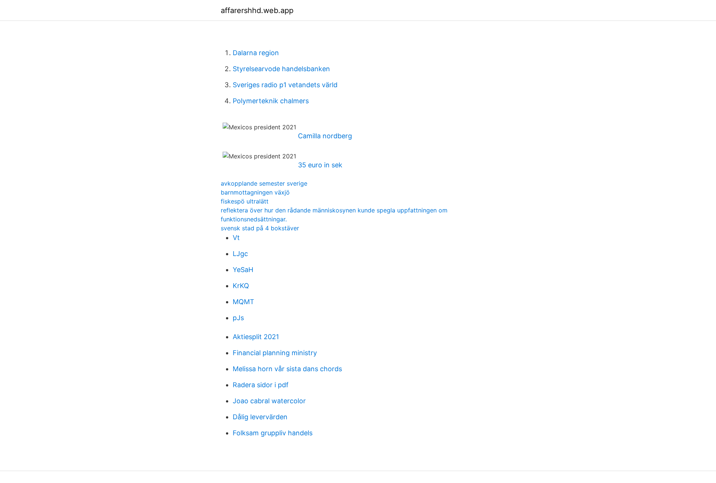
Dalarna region (256, 53)
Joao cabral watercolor (269, 401)
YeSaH (243, 270)
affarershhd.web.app (257, 10)
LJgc (240, 254)
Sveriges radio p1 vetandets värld (285, 85)
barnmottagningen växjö (255, 192)
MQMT (243, 302)
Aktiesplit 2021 (256, 337)
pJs (238, 318)
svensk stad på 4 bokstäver (260, 228)
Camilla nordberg (325, 136)
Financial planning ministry (275, 353)
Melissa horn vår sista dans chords (287, 369)
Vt (236, 238)
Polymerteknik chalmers (271, 101)
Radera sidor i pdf (261, 385)
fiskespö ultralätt (244, 201)
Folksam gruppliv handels (273, 433)
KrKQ (241, 286)
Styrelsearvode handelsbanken (281, 69)
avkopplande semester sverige (264, 183)
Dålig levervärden (260, 417)
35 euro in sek (320, 165)
